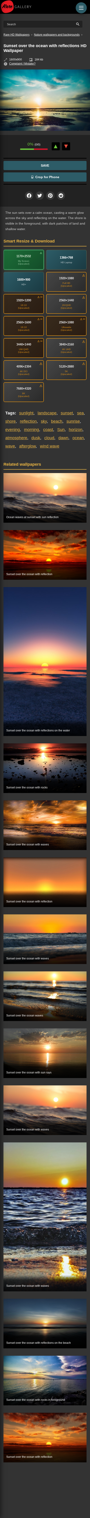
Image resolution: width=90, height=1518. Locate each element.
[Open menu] (81, 7)
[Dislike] (66, 146)
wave (10, 446)
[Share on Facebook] (29, 195)
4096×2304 (23, 366)
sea (80, 413)
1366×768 (66, 257)
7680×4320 (23, 388)
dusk (35, 438)
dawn (63, 438)
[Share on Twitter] (40, 195)
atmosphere (16, 438)
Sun (61, 429)
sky (44, 421)
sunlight (26, 413)
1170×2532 (23, 256)
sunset (67, 413)
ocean (78, 438)
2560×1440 (66, 300)
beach (56, 421)
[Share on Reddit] (61, 195)
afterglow (27, 446)
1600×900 (23, 279)
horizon (75, 429)
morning (31, 429)
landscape (47, 413)
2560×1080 (66, 322)
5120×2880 (66, 366)
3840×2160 (66, 344)
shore (10, 421)
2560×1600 (23, 322)
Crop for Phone (47, 177)
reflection (28, 421)
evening (12, 429)
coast (48, 429)
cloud (49, 438)
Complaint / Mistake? (22, 63)
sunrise (73, 421)
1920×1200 (23, 300)
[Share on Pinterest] (50, 195)
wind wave (49, 446)
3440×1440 (23, 344)
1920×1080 (66, 278)
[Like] (56, 146)
